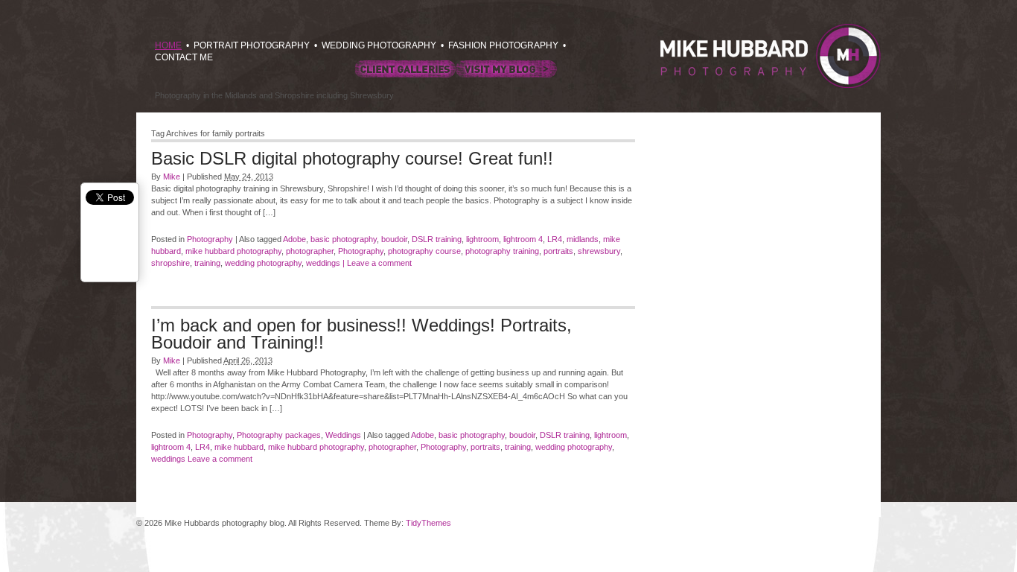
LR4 (554, 239)
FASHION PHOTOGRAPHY (503, 45)
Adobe (294, 239)
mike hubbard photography (233, 251)
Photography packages (279, 434)
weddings (168, 458)
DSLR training (437, 239)
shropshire (170, 262)
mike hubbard (239, 446)
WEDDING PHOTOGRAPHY (379, 45)
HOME (168, 45)
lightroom (482, 239)
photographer (310, 251)
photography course (424, 251)
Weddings (343, 434)
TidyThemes (428, 522)
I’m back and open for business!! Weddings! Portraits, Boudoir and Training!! (361, 333)
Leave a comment (379, 262)
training (207, 262)
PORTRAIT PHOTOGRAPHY (252, 45)
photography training (502, 251)
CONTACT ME (184, 57)
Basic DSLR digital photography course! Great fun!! (352, 158)
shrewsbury (599, 251)
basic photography (343, 239)
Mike (171, 176)
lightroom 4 (523, 239)
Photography (210, 239)
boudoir (394, 239)
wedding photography (263, 262)
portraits (558, 251)
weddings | (325, 262)
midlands (583, 239)
